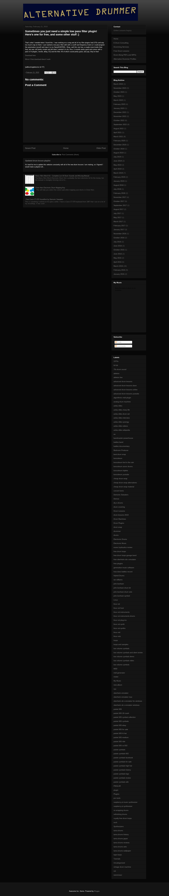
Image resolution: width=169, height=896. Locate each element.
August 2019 (118, 153)
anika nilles (118, 406)
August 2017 (118, 209)
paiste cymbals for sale (123, 762)
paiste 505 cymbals (121, 721)
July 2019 (117, 157)
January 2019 (119, 181)
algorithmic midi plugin (122, 398)
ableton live (118, 377)
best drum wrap (120, 454)
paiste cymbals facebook (123, 758)
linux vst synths (119, 628)
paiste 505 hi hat (120, 733)
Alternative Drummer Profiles (125, 59)
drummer (117, 531)
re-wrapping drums (121, 810)
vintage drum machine (122, 867)
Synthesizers (119, 826)
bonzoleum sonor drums (123, 466)
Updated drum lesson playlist (37, 161)
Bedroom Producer (121, 450)
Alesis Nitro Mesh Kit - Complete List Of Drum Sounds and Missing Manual (62, 176)
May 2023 (117, 96)
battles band (118, 442)
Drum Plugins (119, 523)
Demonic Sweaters (121, 495)
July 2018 (117, 189)
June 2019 (118, 161)
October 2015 (119, 250)
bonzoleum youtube (121, 474)
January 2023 (119, 108)
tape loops (118, 855)
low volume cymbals (121, 648)
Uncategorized (119, 863)
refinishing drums (120, 814)
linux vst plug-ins (120, 620)
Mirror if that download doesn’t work (37, 59)
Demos (116, 499)
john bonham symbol (122, 596)
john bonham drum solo (123, 592)
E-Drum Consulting (121, 43)
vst (115, 871)
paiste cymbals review (122, 778)
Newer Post (30, 148)
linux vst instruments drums (124, 616)
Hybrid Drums (119, 576)
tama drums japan (121, 839)
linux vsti (117, 632)
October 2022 (119, 120)
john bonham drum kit (122, 588)
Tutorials (117, 859)
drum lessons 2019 (121, 515)
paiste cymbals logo (121, 774)
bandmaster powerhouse (123, 438)
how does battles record (123, 572)
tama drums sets (120, 847)
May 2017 (117, 217)
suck (115, 822)
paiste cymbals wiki (121, 782)
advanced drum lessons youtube (126, 394)
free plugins (118, 563)
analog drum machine (122, 402)
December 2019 (120, 145)
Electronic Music (120, 543)
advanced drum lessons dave (125, 386)
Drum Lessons (119, 511)
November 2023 (120, 88)
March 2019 (118, 173)
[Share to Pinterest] (55, 72)
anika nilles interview (122, 418)
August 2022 (118, 128)
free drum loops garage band (125, 555)
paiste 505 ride (119, 741)
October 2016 (119, 238)
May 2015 (117, 258)
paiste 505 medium (121, 737)
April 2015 (117, 262)
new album (118, 685)
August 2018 (118, 185)
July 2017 (117, 213)
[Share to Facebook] (52, 72)
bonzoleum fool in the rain (124, 462)
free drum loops (120, 551)
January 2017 (119, 230)
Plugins (116, 794)
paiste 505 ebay (120, 725)
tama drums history (121, 834)
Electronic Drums (120, 539)
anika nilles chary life (122, 410)
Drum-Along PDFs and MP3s (125, 55)
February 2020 (119, 141)
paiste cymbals (119, 750)
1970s (116, 361)
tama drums (118, 830)
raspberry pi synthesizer (123, 806)
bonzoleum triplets (121, 470)
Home (66, 148)
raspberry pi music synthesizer (125, 802)
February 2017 (119, 226)
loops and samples (121, 644)
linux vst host (119, 608)
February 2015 (119, 270)
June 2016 (118, 246)
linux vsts (117, 636)
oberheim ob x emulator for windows (128, 701)
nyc (115, 689)
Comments (121, 346)
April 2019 (117, 169)
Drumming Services (121, 47)
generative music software (124, 568)
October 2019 (119, 149)
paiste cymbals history (122, 770)
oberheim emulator (121, 693)
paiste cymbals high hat (123, 766)
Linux (116, 600)
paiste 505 (118, 709)
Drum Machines (120, 519)
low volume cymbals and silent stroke (128, 653)
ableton (116, 373)
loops (116, 640)
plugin (116, 790)
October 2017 (119, 201)
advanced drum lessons (123, 381)
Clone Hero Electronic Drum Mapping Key (50, 188)
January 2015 (119, 274)
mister (116, 677)
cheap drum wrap (120, 479)
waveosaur (118, 875)
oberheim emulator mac (123, 697)
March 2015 (118, 266)
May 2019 (117, 165)
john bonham (119, 584)
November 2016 (120, 234)
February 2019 (119, 177)
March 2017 (118, 221)
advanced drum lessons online (125, 390)
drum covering (119, 507)
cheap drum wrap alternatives (125, 483)
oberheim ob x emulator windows (126, 705)
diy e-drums (118, 503)
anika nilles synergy (121, 422)
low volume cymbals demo (124, 656)
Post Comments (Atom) (70, 155)
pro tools (117, 798)
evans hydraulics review (123, 547)
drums (116, 535)
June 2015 (118, 254)
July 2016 (117, 242)
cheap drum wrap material (124, 487)
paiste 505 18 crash (121, 713)
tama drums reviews (121, 843)
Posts (119, 342)
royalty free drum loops (123, 818)
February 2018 (119, 193)
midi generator (119, 673)
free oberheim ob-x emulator (125, 559)
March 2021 (118, 137)
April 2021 (117, 132)
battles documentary (122, 446)
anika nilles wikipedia (122, 430)
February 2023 (119, 104)
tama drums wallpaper (122, 851)
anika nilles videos (121, 426)
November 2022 (120, 116)
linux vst (117, 604)
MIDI (115, 669)
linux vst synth (119, 624)
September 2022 (120, 124)
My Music (117, 681)
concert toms (119, 491)
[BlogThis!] (48, 72)
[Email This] (45, 72)
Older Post (101, 148)
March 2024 (118, 84)
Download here (30, 55)
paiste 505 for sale (121, 729)
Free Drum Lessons (121, 51)
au (115, 434)
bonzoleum (118, 458)
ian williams (118, 580)
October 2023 (119, 92)
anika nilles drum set (122, 414)
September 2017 (120, 205)
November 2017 (120, 197)
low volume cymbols (121, 665)
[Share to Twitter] (50, 72)
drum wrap (118, 527)
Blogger (96, 891)
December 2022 (120, 112)
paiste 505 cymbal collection (125, 717)
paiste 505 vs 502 (120, 746)
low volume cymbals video (124, 661)
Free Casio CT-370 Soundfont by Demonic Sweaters (44, 199)
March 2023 (118, 100)
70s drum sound (120, 369)
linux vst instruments (122, 612)
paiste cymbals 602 (121, 754)
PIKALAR (117, 786)
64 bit (116, 365)
